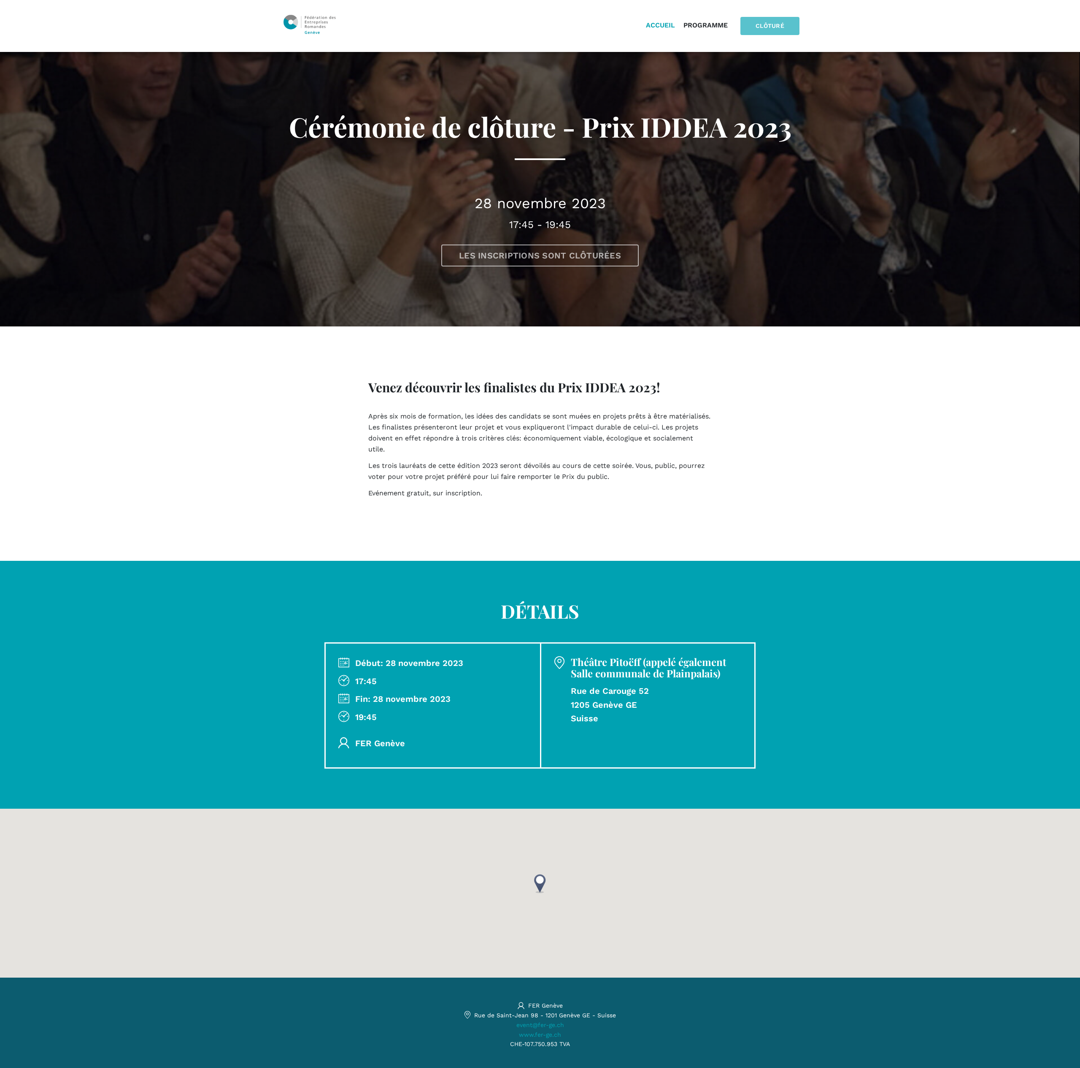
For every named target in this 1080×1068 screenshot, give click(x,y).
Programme (705, 25)
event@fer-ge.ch (540, 1025)
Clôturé (770, 25)
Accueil (660, 25)
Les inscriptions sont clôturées (540, 255)
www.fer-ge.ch (540, 1034)
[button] (540, 883)
